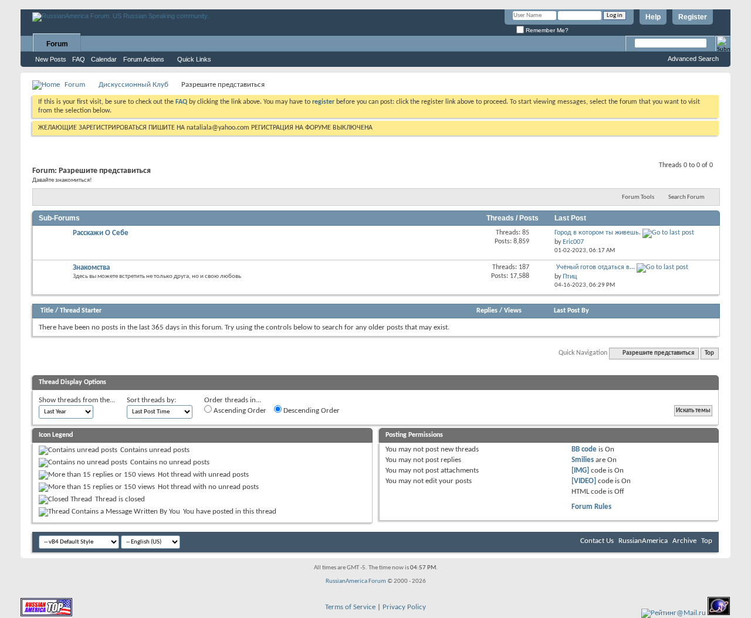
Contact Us (597, 541)
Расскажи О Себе (100, 233)
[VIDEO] (583, 481)
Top (709, 353)
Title (46, 310)
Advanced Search (693, 58)
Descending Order (311, 411)
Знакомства (91, 267)
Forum (57, 44)
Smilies (582, 460)
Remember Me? (546, 30)
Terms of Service (350, 607)
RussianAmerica (643, 541)
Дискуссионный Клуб (133, 85)
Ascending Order (239, 411)
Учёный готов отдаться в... (595, 267)
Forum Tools (638, 197)
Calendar (104, 59)
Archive (684, 541)
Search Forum (686, 197)
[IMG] (580, 470)
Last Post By (571, 310)
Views (513, 310)
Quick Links (194, 59)
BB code (584, 449)
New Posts (50, 59)
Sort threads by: (151, 400)
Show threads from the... (77, 400)
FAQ (78, 59)
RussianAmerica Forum (356, 581)
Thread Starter (81, 310)
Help (653, 17)
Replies (487, 310)
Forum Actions (143, 59)
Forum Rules (591, 507)
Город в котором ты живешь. (597, 232)
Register (692, 17)
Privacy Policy (404, 607)
